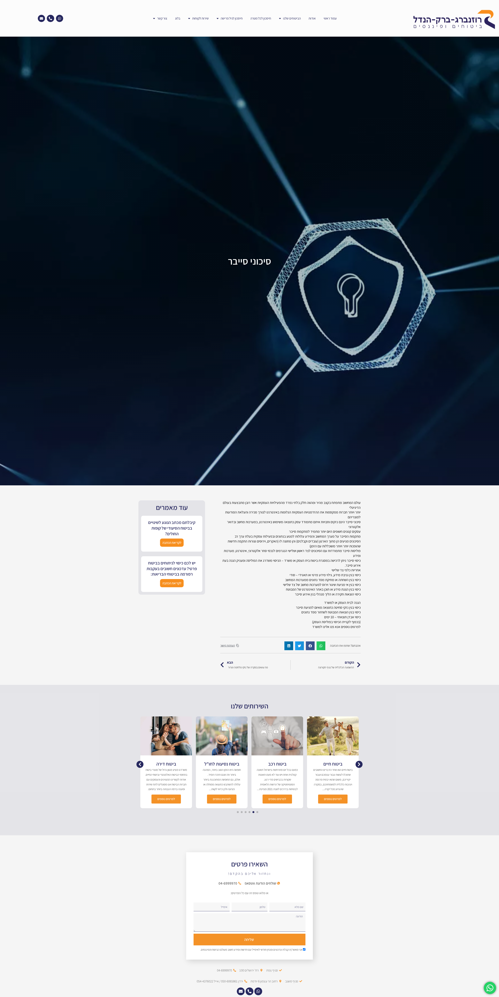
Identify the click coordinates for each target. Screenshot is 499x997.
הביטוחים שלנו (292, 18)
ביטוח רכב (333, 764)
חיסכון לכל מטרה (260, 18)
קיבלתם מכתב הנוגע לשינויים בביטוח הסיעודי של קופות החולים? (171, 528)
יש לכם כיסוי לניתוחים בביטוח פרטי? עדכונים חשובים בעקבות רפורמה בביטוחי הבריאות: (172, 568)
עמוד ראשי (330, 18)
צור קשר (162, 18)
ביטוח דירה (222, 764)
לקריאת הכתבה (171, 542)
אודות (312, 18)
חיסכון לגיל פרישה (232, 18)
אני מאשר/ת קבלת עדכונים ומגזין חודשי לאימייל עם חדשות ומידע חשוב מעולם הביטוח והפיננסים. (251, 949)
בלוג (177, 18)
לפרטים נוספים (333, 799)
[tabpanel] (333, 762)
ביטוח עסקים (166, 764)
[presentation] (257, 812)
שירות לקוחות (200, 18)
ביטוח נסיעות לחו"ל (277, 764)
